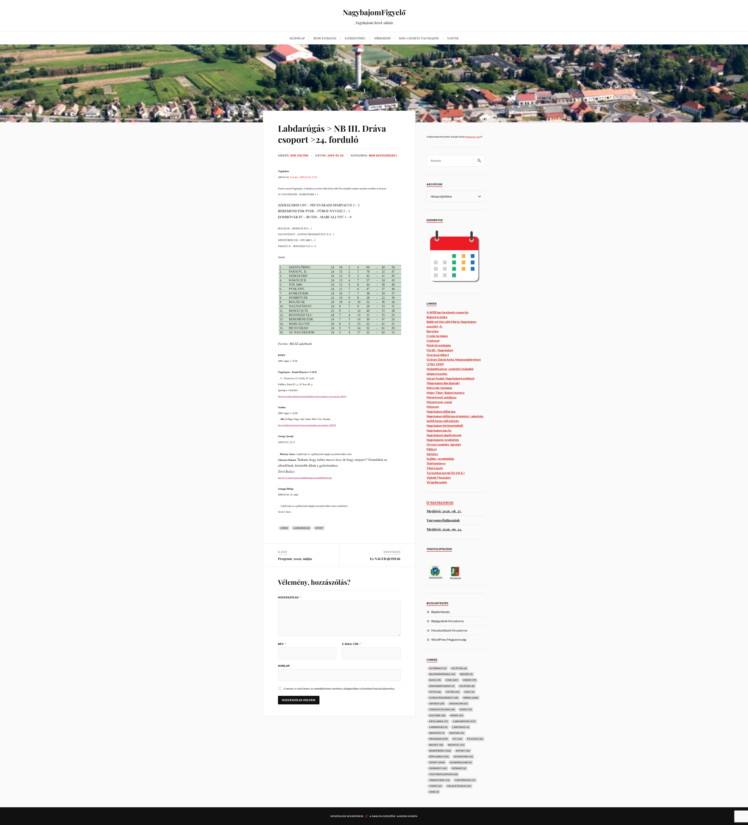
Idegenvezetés (437, 373)
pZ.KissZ (475, 739)
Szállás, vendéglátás (440, 458)
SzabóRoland (461, 762)
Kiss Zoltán (299, 155)
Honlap (284, 665)
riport (463, 750)
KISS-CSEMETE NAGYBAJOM (418, 38)
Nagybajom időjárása (441, 411)
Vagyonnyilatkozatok (443, 520)
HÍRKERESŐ (382, 38)
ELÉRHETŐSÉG (355, 38)
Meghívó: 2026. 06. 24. (444, 529)
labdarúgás (302, 528)
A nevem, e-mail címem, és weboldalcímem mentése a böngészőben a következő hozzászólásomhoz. (339, 688)
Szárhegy (438, 768)
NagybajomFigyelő (374, 12)
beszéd (466, 674)
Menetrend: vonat (439, 402)
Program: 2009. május (295, 558)
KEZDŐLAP (297, 38)
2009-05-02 (335, 155)
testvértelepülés (443, 774)
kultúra (437, 715)
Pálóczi (432, 449)
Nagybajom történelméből (445, 425)
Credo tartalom (437, 336)
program (438, 739)
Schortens (463, 756)
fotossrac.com (472, 136)
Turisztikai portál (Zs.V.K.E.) (446, 473)
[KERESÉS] (479, 160)
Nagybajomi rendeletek (443, 440)
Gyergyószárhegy (443, 697)
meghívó (437, 733)
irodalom (458, 703)
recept (436, 745)
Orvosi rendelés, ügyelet (444, 444)
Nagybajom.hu (441, 502)
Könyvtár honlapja (439, 388)
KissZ (466, 709)
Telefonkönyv (436, 463)
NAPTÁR (453, 38)
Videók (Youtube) (439, 477)
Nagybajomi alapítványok (444, 435)
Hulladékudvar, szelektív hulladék (450, 369)
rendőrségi (440, 750)
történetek (465, 780)
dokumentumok (441, 686)
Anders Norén (407, 816)
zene (434, 792)
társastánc (439, 780)
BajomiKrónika (442, 674)
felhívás (467, 686)
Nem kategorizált (383, 155)
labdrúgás (438, 727)
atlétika (459, 668)
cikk (452, 680)
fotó (435, 692)
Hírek (284, 528)
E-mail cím (351, 644)
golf (470, 692)
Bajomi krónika (437, 317)
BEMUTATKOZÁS (324, 38)
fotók (453, 692)
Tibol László (435, 468)
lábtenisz (461, 727)
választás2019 (459, 786)
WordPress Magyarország (448, 639)
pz (457, 739)
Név (282, 644)
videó (435, 786)
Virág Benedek (437, 482)
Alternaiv (437, 668)
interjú (436, 703)
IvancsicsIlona (442, 709)
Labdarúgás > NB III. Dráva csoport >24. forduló (332, 133)
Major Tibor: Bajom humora (445, 392)
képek (457, 715)
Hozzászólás (289, 597)
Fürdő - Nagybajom (440, 350)
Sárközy (432, 454)
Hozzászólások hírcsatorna (449, 630)
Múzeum (433, 406)
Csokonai (433, 340)
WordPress (355, 816)
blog (435, 680)
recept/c (456, 745)
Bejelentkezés (440, 612)
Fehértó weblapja (439, 345)
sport (319, 528)
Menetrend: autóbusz (442, 397)
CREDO (469, 680)
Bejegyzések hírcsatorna (447, 621)
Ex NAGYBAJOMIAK (385, 558)
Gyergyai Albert (438, 355)
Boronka (432, 331)
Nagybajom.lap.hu (439, 430)
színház (459, 768)
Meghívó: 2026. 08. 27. (444, 511)
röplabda (439, 756)
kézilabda (438, 721)
